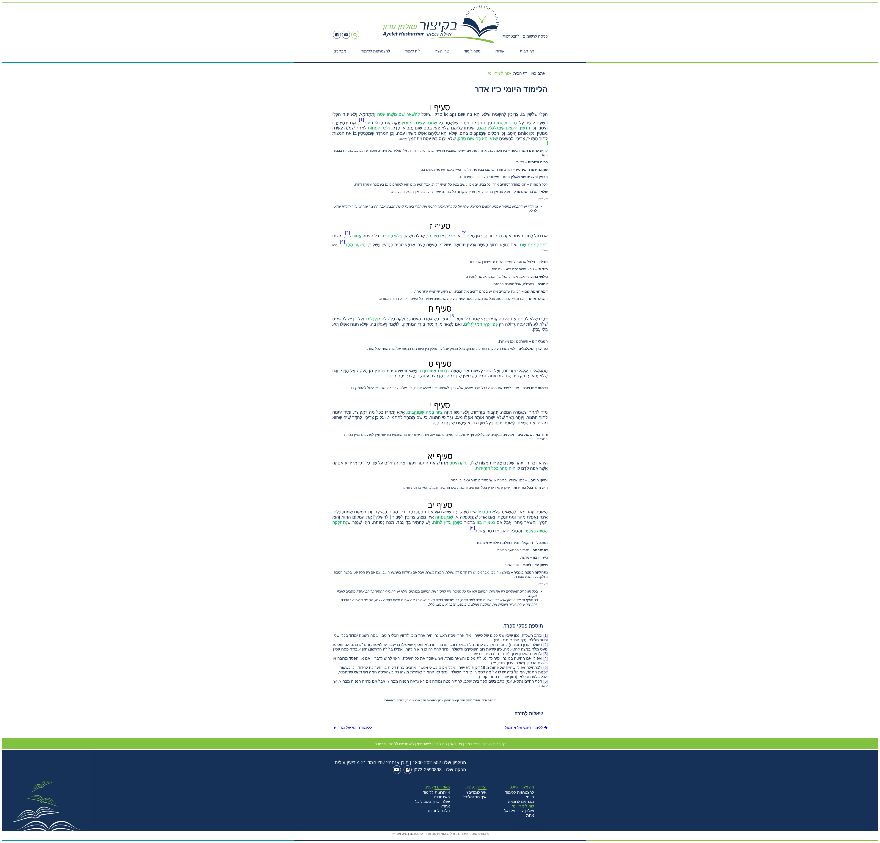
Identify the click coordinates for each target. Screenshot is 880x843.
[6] (545, 681)
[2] (545, 645)
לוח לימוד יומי (523, 806)
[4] (545, 658)
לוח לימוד (413, 51)
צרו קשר (442, 51)
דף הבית (527, 51)
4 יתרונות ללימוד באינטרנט (436, 794)
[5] (545, 667)
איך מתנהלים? (474, 797)
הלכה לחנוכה (439, 811)
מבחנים (339, 51)
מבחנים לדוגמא (521, 801)
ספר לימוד (472, 51)
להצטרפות (511, 36)
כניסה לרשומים (535, 36)
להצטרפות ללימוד (375, 51)
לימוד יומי (424, 744)
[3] (545, 654)
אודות (500, 51)
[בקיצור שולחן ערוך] (440, 44)
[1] (545, 635)
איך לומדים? (476, 792)
